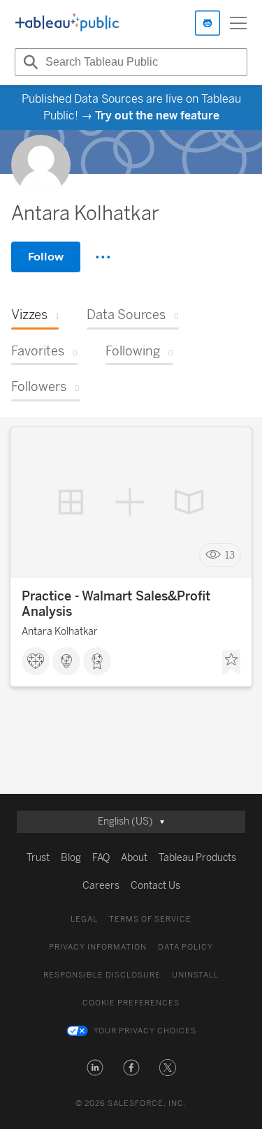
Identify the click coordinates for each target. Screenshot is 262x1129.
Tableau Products (197, 858)
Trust (38, 858)
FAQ (101, 858)
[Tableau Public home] (67, 23)
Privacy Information (98, 947)
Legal (84, 919)
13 (230, 555)
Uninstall (195, 975)
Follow (46, 256)
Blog (71, 858)
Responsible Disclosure (102, 975)
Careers (100, 886)
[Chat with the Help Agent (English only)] (207, 23)
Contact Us (155, 886)
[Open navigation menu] (238, 23)
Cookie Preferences (131, 1003)
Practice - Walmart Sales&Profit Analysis (116, 604)
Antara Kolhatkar (60, 631)
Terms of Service (150, 919)
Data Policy (185, 947)
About (134, 858)
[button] (95, 1067)
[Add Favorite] (231, 662)
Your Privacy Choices (145, 1030)
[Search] (28, 62)
